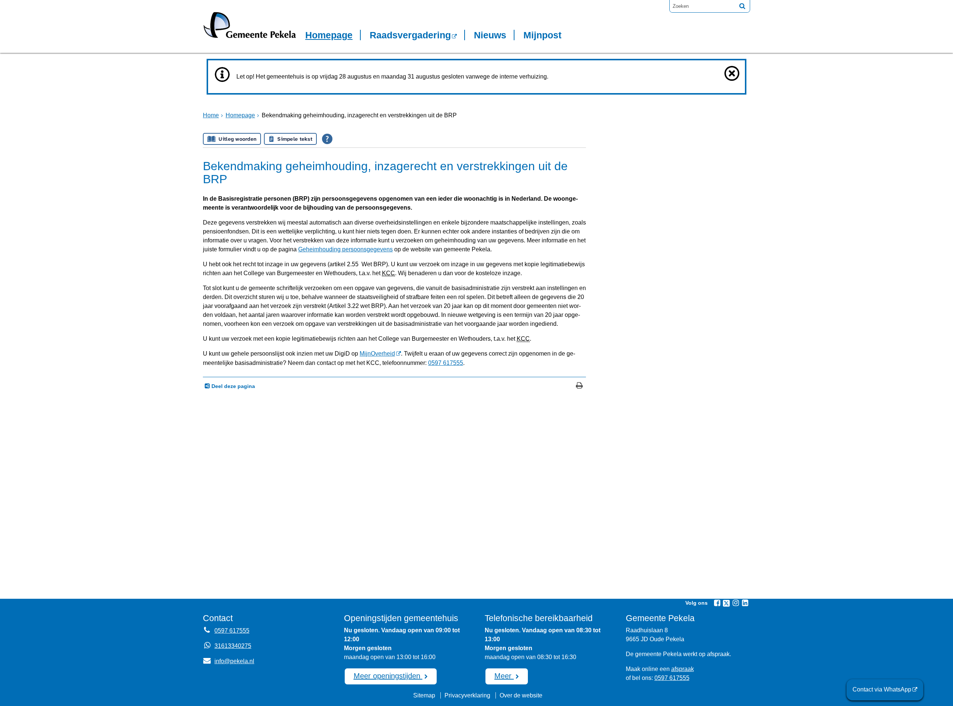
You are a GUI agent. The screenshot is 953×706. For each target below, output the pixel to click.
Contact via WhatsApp (881, 689)
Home (211, 115)
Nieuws (490, 35)
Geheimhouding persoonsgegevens (345, 249)
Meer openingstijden (388, 676)
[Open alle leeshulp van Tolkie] (327, 139)
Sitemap (424, 695)
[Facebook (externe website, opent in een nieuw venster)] (717, 603)
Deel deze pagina (232, 386)
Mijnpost (542, 35)
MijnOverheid (377, 353)
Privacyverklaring (467, 695)
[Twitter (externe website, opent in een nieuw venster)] (726, 603)
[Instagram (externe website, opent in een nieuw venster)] (736, 603)
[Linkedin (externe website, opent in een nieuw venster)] (745, 603)
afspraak (682, 669)
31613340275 (232, 646)
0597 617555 (445, 363)
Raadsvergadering (410, 35)
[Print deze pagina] (579, 386)
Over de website (521, 695)
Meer (504, 676)
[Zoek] (742, 6)
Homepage (329, 35)
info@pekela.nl (228, 661)
